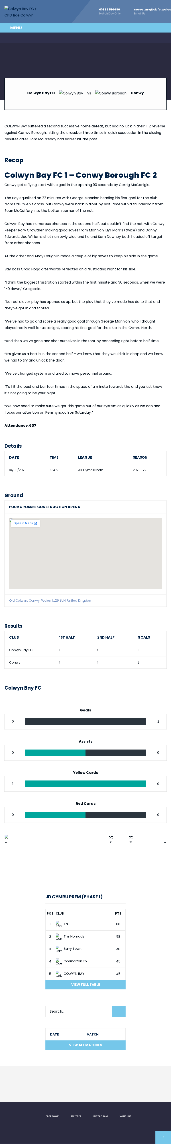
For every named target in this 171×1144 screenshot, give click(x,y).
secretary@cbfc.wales (152, 11)
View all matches (85, 1045)
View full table (85, 984)
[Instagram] (25, 38)
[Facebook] (7, 38)
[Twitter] (16, 38)
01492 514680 (110, 11)
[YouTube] (34, 38)
